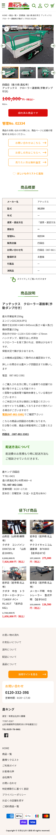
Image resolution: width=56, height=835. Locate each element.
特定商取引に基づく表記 (15, 789)
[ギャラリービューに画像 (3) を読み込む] (45, 72)
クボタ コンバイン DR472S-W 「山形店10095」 (14, 549)
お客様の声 (8, 771)
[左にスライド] (3, 45)
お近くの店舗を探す (13, 800)
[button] (3, 5)
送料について (9, 649)
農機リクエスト (10, 759)
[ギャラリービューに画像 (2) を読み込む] (28, 72)
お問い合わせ (9, 783)
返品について (9, 664)
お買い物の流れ (10, 635)
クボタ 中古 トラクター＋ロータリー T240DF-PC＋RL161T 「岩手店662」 (14, 599)
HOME (4, 15)
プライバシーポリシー (14, 794)
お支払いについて (11, 642)
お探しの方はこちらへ (28, 152)
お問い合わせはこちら (28, 143)
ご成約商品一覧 (10, 806)
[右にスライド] (52, 45)
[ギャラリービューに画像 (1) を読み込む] (10, 72)
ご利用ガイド (9, 765)
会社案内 (7, 777)
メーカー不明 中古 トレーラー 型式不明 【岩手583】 (42, 595)
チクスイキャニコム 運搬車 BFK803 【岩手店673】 (42, 549)
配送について (9, 657)
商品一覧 (12, 15)
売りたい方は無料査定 (28, 162)
